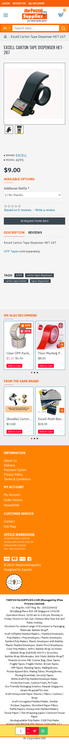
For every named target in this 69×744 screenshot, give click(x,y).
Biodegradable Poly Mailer (25, 720)
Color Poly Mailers (17, 648)
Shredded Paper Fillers (45, 705)
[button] (7, 344)
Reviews (35, 232)
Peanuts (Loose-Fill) (19, 660)
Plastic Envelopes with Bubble (46, 641)
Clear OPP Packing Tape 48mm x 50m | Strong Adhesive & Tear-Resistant (19, 353)
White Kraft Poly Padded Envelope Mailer (34, 679)
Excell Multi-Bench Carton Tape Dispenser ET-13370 (51, 419)
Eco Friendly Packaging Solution (23, 686)
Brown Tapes (51, 664)
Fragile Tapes (17, 664)
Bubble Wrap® (40, 630)
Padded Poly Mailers (16, 641)
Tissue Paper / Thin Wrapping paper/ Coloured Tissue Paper (34, 714)
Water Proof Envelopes (49, 645)
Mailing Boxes (50, 667)
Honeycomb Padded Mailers (42, 709)
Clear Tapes (53, 660)
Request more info (36, 221)
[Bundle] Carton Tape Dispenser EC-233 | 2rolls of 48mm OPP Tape (19, 419)
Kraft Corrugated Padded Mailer (30, 701)
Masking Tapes (32, 667)
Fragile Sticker (34, 664)
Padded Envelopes (52, 633)
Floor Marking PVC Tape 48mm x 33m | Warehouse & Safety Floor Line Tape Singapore (51, 353)
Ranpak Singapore (52, 686)
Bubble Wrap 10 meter (49, 648)
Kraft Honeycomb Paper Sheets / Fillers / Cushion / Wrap (34, 695)
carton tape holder (16, 281)
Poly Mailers (13, 637)
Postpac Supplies (20, 705)
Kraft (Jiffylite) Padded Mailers (22, 633)
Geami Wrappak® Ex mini (34, 690)
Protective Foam (20, 682)
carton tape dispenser (39, 275)
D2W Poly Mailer (50, 720)
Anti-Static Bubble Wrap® (49, 656)
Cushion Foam (39, 682)
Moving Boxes (54, 671)
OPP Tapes (11, 251)
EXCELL (21, 155)
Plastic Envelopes (52, 637)
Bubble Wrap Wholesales (19, 656)
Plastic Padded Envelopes (20, 645)
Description (14, 232)
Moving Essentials (25, 675)
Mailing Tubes (37, 671)
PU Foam (53, 682)
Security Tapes (44, 675)
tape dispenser (40, 281)
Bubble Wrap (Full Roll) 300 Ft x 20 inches (34, 652)
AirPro (31, 648)
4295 (19, 275)
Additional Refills (15, 188)
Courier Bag (38, 660)
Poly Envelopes (30, 637)
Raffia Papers (17, 709)
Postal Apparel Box (17, 671)
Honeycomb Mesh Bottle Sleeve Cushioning (31, 724)
